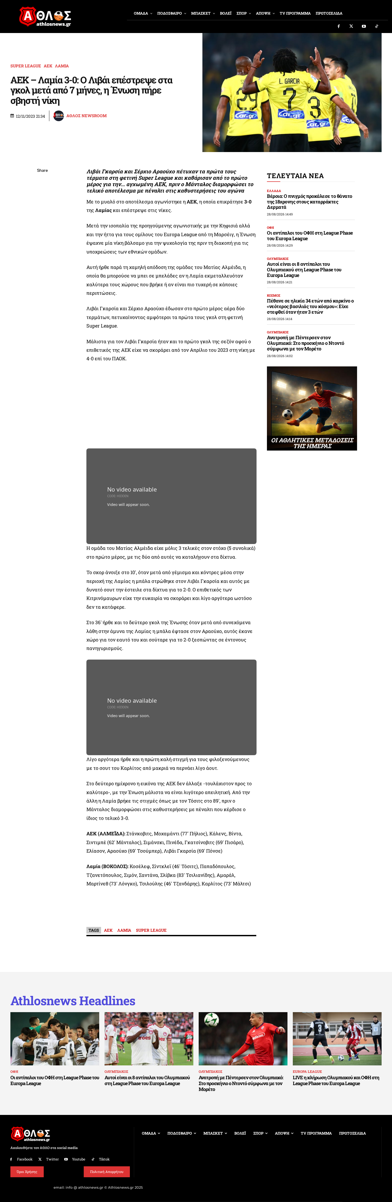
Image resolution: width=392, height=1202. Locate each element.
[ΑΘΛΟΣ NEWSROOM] (59, 116)
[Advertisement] (171, 407)
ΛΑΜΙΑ (62, 66)
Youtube (78, 1159)
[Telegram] (42, 233)
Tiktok (104, 1159)
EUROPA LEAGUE (307, 1071)
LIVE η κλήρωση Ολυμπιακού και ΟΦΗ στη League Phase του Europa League (336, 1080)
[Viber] (42, 221)
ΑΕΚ (48, 66)
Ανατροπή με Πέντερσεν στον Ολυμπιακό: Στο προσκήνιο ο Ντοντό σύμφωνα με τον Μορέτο (305, 342)
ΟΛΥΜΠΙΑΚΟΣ (278, 258)
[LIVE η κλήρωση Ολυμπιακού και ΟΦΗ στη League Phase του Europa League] (337, 1038)
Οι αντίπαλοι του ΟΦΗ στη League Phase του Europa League (310, 236)
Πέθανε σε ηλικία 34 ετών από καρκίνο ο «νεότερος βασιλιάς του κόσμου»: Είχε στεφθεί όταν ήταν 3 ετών (310, 306)
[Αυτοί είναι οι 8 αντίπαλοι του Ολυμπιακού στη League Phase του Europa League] (149, 1038)
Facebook (25, 1159)
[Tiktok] (377, 27)
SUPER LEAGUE (25, 66)
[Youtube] (364, 27)
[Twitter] (351, 27)
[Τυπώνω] (42, 258)
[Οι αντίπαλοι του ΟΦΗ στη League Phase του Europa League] (54, 1038)
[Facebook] (339, 27)
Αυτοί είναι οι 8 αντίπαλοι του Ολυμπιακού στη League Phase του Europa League (304, 269)
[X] (42, 196)
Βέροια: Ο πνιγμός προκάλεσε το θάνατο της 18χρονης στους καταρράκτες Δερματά (309, 201)
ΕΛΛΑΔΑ (274, 191)
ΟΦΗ (270, 227)
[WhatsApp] (42, 208)
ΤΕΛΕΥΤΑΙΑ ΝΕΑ (295, 175)
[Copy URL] (42, 246)
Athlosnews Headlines (72, 1000)
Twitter (52, 1159)
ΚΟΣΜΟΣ (273, 295)
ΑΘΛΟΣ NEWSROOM (86, 115)
